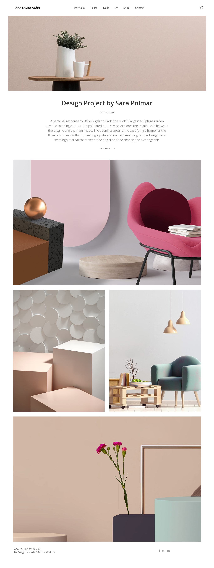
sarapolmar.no (107, 148)
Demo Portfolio (107, 112)
